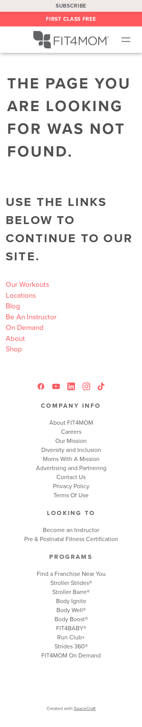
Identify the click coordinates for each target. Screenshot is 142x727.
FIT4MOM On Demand (71, 655)
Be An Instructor (31, 316)
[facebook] (41, 386)
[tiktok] (101, 386)
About (15, 338)
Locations (21, 295)
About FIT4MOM (71, 422)
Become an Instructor (71, 530)
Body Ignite (71, 601)
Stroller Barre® (71, 592)
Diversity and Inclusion (71, 449)
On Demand (25, 327)
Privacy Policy (71, 486)
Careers (71, 431)
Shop (14, 348)
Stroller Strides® (71, 583)
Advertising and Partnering (71, 468)
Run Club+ (71, 637)
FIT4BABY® (71, 628)
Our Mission (71, 440)
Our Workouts (27, 284)
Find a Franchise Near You (71, 573)
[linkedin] (71, 386)
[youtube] (56, 386)
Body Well (69, 610)
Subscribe (71, 5)
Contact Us (71, 477)
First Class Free (71, 19)
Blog (13, 305)
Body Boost (70, 619)
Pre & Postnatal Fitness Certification (71, 539)
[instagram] (86, 386)
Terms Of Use (71, 495)
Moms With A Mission (71, 459)
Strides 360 (70, 646)
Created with (71, 708)
